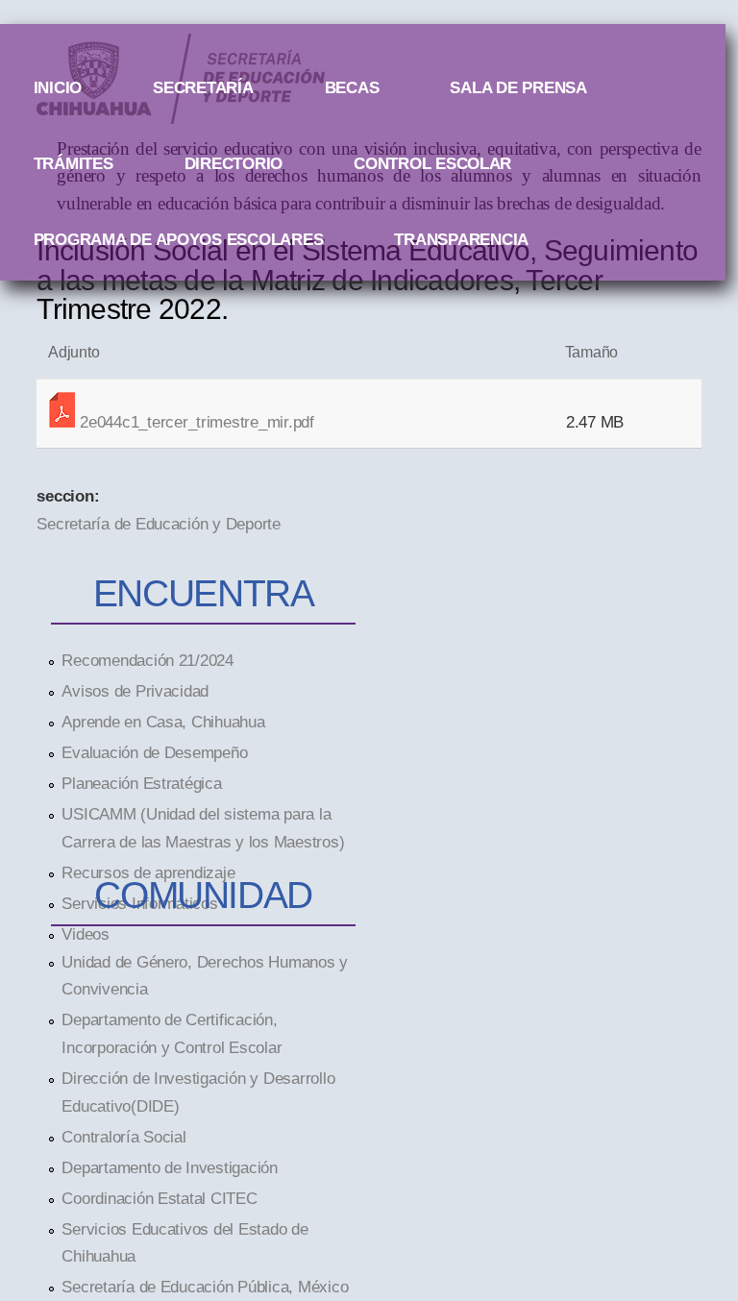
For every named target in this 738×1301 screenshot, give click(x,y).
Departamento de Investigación (169, 1167)
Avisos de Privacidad (135, 690)
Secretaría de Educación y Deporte (158, 523)
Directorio (233, 163)
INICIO (58, 87)
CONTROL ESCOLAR (432, 163)
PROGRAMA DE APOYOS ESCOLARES (179, 239)
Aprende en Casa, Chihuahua (163, 721)
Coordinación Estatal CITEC (159, 1198)
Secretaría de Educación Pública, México (205, 1286)
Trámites (73, 163)
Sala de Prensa (518, 87)
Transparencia (461, 239)
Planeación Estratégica (141, 783)
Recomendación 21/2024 (148, 660)
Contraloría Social (123, 1136)
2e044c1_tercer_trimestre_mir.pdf (197, 421)
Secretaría (203, 87)
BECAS (352, 87)
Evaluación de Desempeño (154, 752)
